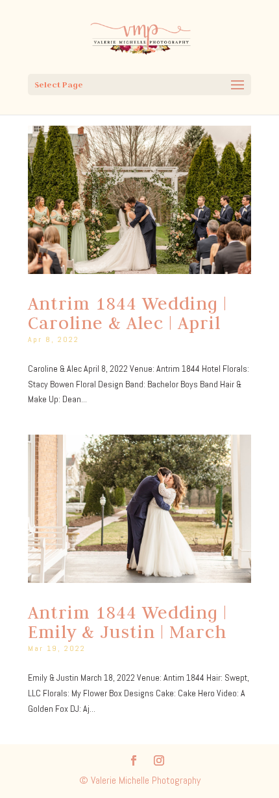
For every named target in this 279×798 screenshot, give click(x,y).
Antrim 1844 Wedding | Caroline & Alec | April (127, 313)
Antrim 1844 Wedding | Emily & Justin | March (127, 622)
